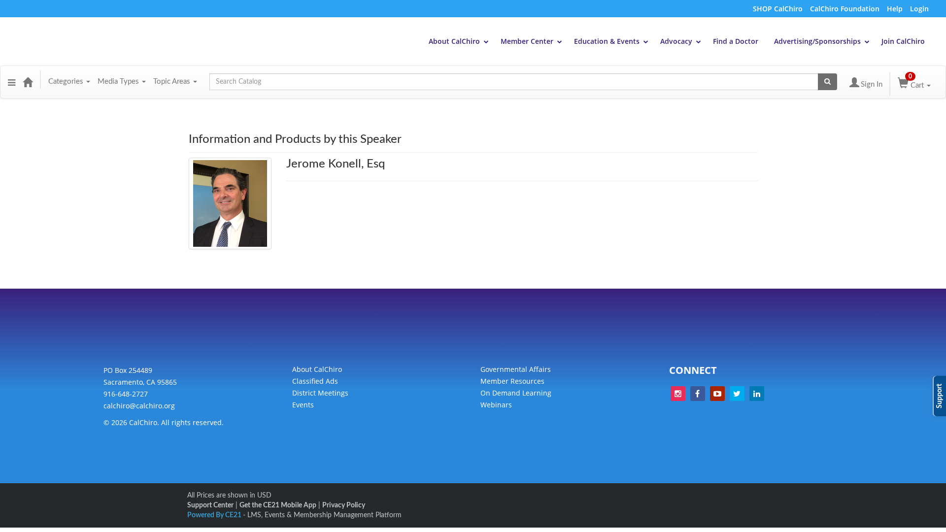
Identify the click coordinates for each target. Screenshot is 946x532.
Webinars (496, 404)
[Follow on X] (737, 393)
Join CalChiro (903, 41)
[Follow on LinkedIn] (756, 393)
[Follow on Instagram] (678, 393)
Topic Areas (172, 81)
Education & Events (607, 41)
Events (303, 404)
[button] (11, 81)
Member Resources (512, 381)
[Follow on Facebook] (697, 393)
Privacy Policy (343, 505)
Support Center (210, 505)
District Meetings (320, 393)
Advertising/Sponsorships (817, 41)
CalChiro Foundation (844, 8)
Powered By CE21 (215, 515)
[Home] (27, 81)
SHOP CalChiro (778, 8)
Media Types (119, 81)
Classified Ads (315, 381)
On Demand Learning (515, 393)
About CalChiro (454, 41)
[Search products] (827, 81)
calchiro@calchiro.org (139, 405)
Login (919, 8)
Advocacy (676, 41)
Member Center (527, 41)
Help (895, 8)
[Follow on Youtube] (717, 393)
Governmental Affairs (515, 369)
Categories (66, 81)
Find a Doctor (735, 41)
